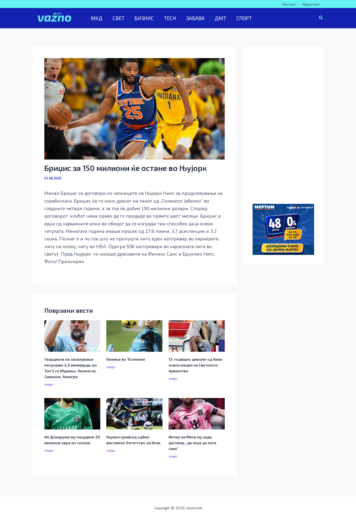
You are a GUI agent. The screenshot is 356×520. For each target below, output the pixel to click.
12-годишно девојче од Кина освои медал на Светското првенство (195, 365)
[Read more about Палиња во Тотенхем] (134, 336)
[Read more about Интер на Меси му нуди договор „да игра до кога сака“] (197, 413)
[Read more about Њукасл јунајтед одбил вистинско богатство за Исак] (134, 413)
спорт (49, 384)
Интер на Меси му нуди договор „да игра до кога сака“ (192, 443)
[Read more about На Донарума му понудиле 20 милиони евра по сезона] (72, 413)
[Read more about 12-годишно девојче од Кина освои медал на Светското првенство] (197, 336)
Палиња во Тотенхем (125, 359)
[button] (321, 18)
